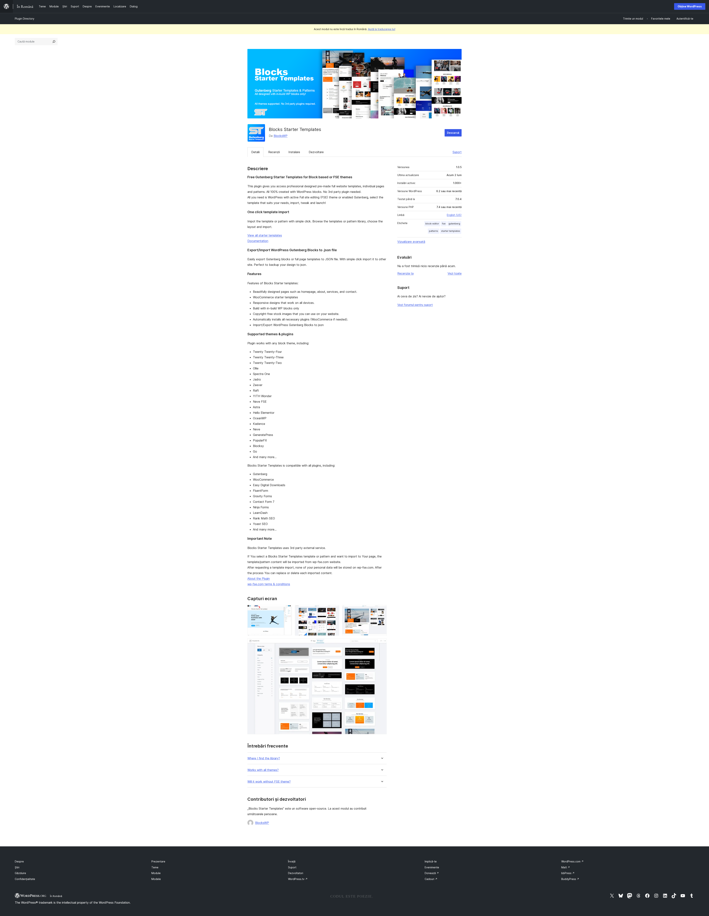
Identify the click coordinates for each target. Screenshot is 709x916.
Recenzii (274, 152)
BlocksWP (280, 136)
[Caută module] (54, 41)
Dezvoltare (316, 152)
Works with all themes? (263, 770)
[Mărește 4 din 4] (381, 643)
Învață (291, 861)
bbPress (568, 873)
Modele (156, 879)
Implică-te (431, 861)
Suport (457, 152)
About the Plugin (258, 578)
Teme (154, 867)
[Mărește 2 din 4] (334, 610)
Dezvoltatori (295, 873)
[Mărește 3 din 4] (381, 610)
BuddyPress (570, 879)
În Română (56, 896)
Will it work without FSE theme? (269, 781)
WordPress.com (572, 861)
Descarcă (453, 132)
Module (156, 873)
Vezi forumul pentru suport (415, 305)
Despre (19, 861)
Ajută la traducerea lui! (381, 29)
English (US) (454, 214)
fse (444, 223)
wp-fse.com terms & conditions (268, 584)
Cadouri (431, 879)
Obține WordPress (690, 6)
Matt (565, 867)
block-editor (432, 223)
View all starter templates (264, 235)
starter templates (450, 231)
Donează (432, 873)
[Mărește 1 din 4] (287, 610)
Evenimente (432, 867)
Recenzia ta (405, 273)
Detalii (255, 152)
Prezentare (158, 861)
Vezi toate (455, 273)
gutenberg (454, 223)
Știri (17, 867)
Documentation (257, 241)
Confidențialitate (25, 879)
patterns (433, 231)
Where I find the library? (263, 758)
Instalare (294, 152)
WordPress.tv (298, 879)
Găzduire (20, 873)
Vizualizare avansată (411, 241)
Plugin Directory (24, 18)
